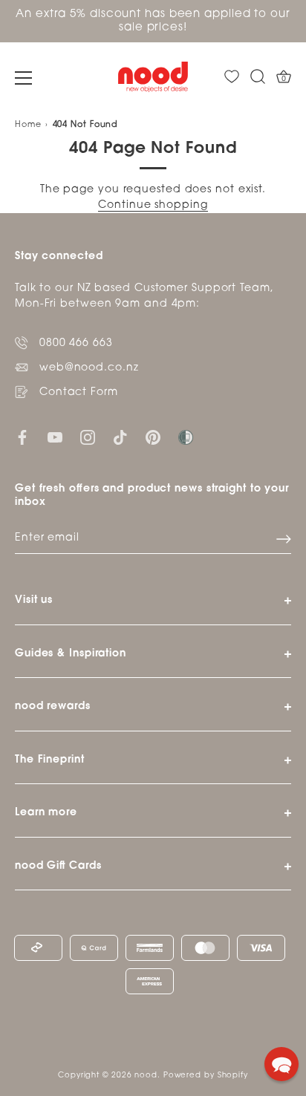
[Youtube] (55, 437)
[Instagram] (87, 437)
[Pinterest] (153, 437)
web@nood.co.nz (89, 368)
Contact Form (78, 392)
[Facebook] (22, 437)
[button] (281, 1064)
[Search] (257, 77)
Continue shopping (152, 205)
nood (145, 1075)
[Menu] (23, 78)
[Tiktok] (120, 437)
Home (28, 125)
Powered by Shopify (205, 1075)
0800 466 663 (76, 343)
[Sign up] (283, 539)
